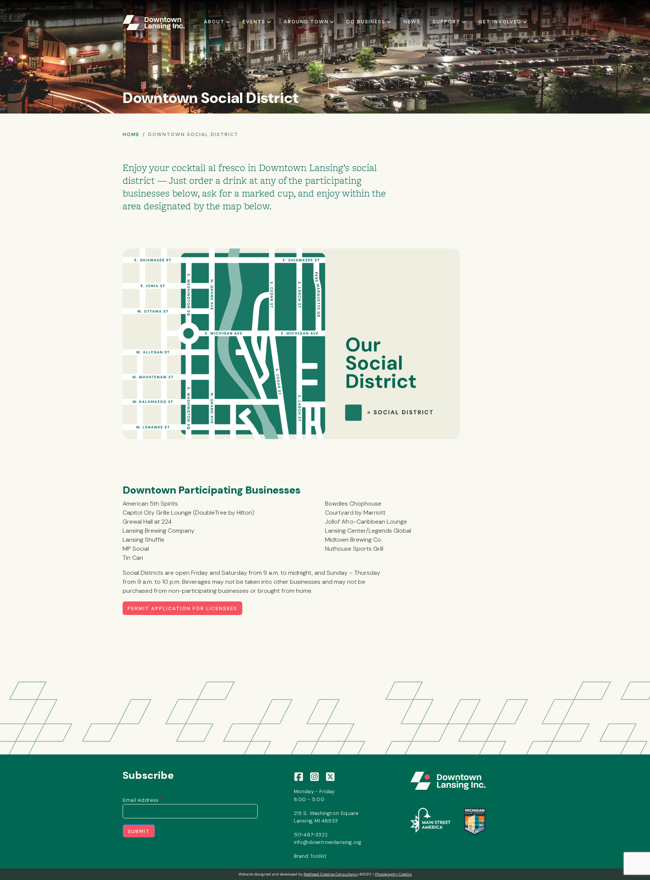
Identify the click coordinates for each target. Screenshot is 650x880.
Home (131, 134)
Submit (139, 831)
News (412, 21)
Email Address (141, 800)
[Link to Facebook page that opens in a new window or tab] (299, 776)
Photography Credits (393, 874)
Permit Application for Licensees (182, 608)
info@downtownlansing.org (327, 842)
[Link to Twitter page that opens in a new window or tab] (330, 776)
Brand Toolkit (310, 856)
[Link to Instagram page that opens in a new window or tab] (314, 776)
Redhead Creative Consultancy (331, 874)
